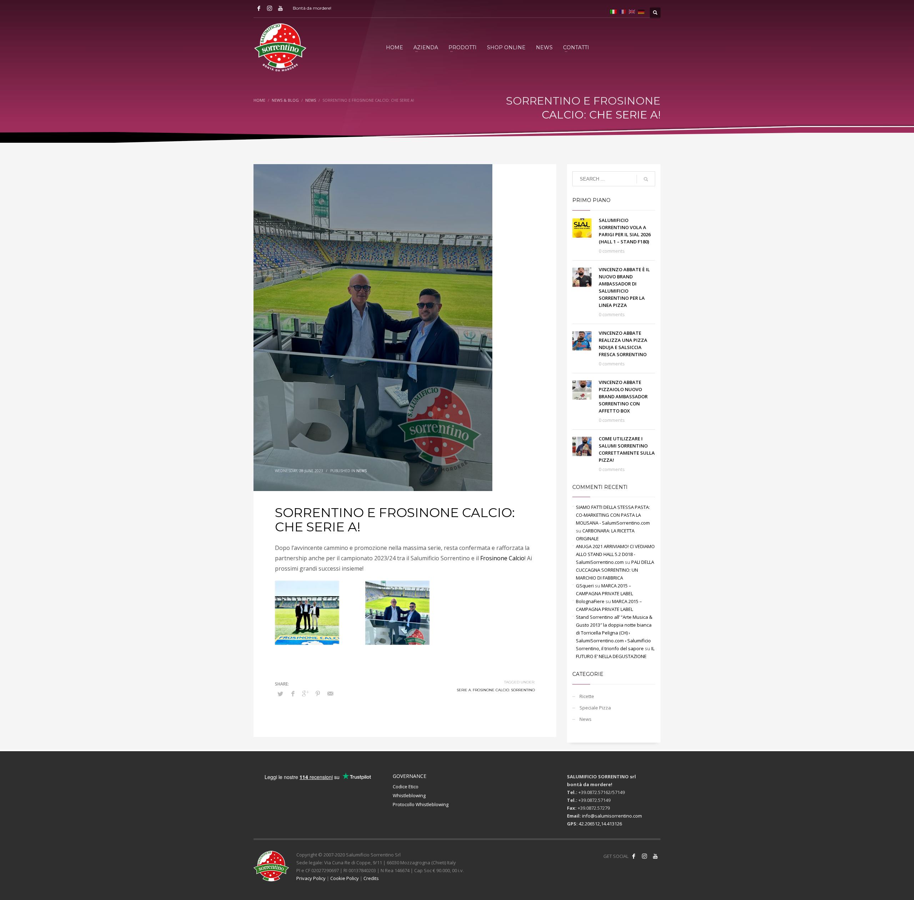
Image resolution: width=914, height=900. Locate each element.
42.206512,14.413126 (600, 823)
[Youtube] (280, 8)
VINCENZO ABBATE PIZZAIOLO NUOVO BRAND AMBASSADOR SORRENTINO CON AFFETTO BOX (623, 396)
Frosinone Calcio (502, 558)
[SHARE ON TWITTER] (280, 693)
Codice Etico (405, 786)
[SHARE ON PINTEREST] (317, 693)
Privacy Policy (311, 878)
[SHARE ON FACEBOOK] (292, 693)
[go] (646, 179)
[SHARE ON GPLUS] (305, 693)
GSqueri (585, 585)
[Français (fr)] (622, 11)
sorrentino (523, 690)
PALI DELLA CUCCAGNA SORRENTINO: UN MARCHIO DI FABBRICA (615, 570)
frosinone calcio (491, 690)
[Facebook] (258, 8)
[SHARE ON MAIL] (330, 693)
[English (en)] (632, 11)
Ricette (586, 696)
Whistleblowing (409, 795)
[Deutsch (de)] (641, 11)
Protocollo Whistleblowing (420, 804)
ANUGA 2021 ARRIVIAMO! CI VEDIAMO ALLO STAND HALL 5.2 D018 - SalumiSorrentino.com (615, 554)
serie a (464, 690)
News (361, 470)
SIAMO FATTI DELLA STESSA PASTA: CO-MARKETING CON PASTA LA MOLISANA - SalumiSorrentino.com (613, 515)
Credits (371, 878)
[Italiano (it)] (613, 11)
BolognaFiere (590, 601)
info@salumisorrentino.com (612, 816)
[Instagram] (269, 8)
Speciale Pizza (595, 707)
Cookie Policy (344, 878)
